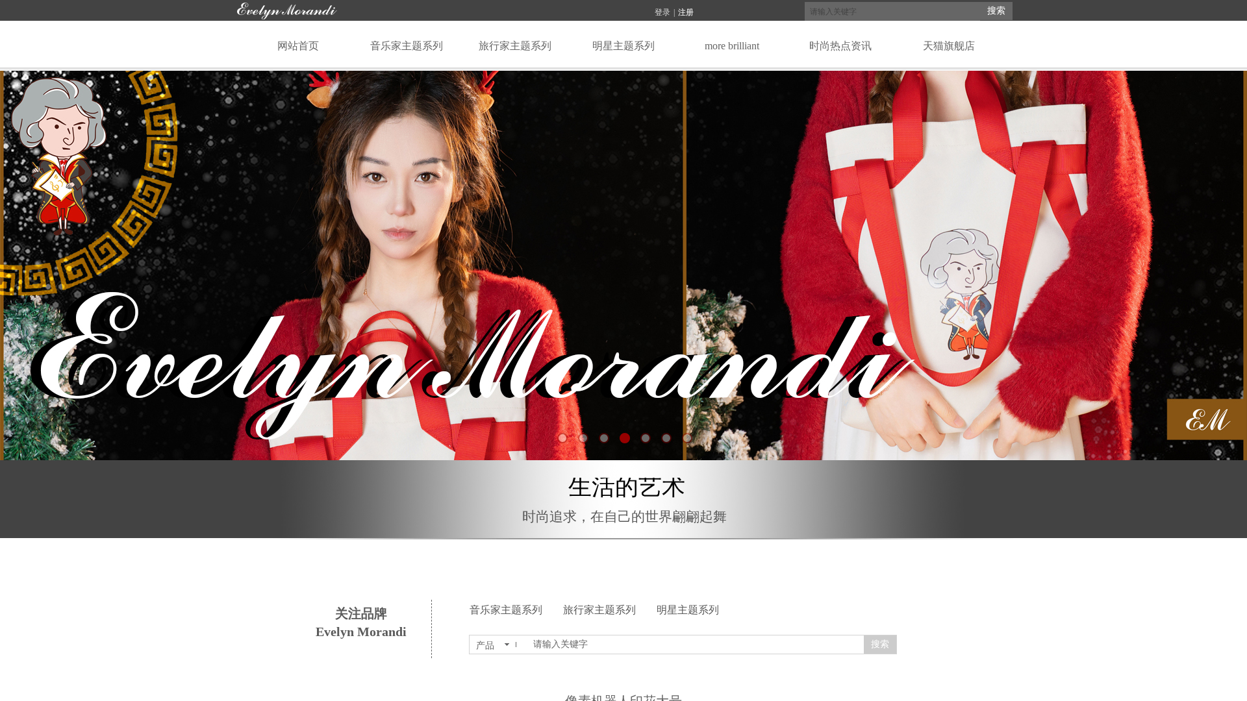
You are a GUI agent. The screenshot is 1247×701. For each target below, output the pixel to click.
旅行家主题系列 (599, 609)
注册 (686, 12)
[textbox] (892, 11)
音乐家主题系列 (506, 609)
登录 (662, 12)
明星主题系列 (688, 609)
